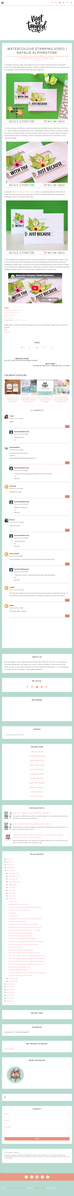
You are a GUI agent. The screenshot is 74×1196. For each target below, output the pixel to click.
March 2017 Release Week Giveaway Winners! (24, 953)
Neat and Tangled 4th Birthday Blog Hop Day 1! (32, 813)
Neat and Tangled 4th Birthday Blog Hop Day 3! (32, 824)
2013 (9, 992)
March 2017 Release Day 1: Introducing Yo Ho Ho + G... (27, 964)
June (11, 890)
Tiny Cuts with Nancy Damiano (19, 910)
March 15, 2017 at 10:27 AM (16, 522)
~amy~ (11, 416)
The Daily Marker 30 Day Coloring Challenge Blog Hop (27, 973)
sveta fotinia (37, 796)
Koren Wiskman (37, 774)
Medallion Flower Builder (39, 56)
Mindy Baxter (37, 778)
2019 (9, 865)
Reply (67, 426)
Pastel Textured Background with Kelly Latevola (25, 907)
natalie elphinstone (59, 56)
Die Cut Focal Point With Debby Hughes (22, 938)
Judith (11, 587)
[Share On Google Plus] (37, 347)
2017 (9, 870)
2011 (9, 998)
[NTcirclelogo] (15, 1085)
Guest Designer (37, 765)
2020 (9, 862)
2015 (9, 987)
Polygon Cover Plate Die (30, 58)
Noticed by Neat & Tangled (18, 970)
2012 (9, 995)
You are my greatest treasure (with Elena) (23, 944)
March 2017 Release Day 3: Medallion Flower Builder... (27, 958)
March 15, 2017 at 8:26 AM (16, 418)
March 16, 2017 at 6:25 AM (21, 571)
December (12, 873)
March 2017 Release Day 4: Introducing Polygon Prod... (27, 956)
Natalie (7, 332)
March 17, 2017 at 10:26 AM (16, 590)
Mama (11, 605)
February (12, 978)
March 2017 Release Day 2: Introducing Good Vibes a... (27, 961)
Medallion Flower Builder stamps (23, 192)
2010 (9, 1001)
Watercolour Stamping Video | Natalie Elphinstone (26, 941)
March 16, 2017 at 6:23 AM (21, 434)
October (12, 879)
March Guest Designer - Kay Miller (20, 936)
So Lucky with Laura (15, 947)
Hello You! (12, 913)
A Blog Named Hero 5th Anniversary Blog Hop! (25, 919)
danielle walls (37, 787)
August (11, 885)
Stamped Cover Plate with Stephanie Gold (23, 924)
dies (40, 192)
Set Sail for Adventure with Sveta (20, 975)
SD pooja (12, 486)
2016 (9, 984)
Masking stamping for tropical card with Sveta (25, 927)
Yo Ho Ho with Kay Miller (17, 921)
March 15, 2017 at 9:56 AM (16, 488)
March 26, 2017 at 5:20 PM (16, 608)
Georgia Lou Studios (39, 1188)
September (13, 882)
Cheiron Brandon (37, 756)
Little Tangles (9, 1049)
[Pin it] (44, 347)
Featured (24, 56)
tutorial (45, 58)
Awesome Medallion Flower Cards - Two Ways (24, 930)
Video (52, 58)
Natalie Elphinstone (21, 432)
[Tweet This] (22, 347)
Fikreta (12, 520)
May (10, 893)
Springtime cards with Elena (19, 904)
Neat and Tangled (11, 1188)
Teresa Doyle (14, 553)
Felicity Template (21, 1188)
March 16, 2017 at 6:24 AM (21, 470)
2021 (9, 859)
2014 (9, 990)
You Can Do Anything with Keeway (20, 933)
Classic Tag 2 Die (12, 56)
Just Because (13, 916)
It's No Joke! (13, 902)
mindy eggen (37, 792)
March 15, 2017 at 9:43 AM (16, 450)
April (11, 896)
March (11, 899)
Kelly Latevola (37, 769)
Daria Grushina (37, 761)
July (10, 887)
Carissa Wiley (37, 752)
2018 (9, 868)
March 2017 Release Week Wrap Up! (21, 950)
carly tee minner (37, 783)
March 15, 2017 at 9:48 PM (16, 556)
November (12, 876)
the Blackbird (14, 447)
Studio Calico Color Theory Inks (20, 320)
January (12, 981)
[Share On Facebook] (29, 347)
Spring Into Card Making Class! (19, 967)
